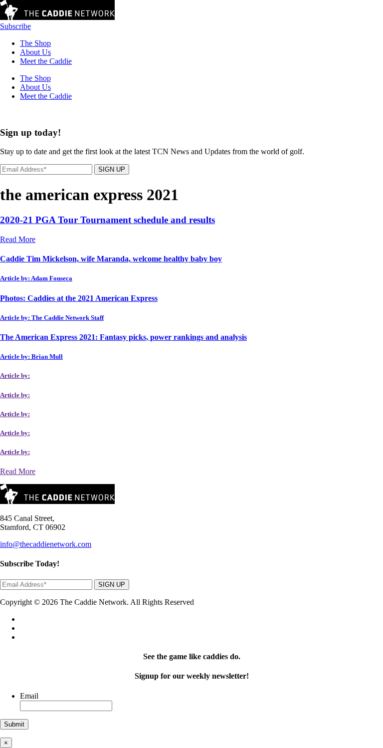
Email (29, 696)
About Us (35, 52)
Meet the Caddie (46, 61)
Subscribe (15, 26)
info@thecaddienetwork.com (45, 544)
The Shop (35, 43)
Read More (17, 239)
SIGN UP (111, 169)
